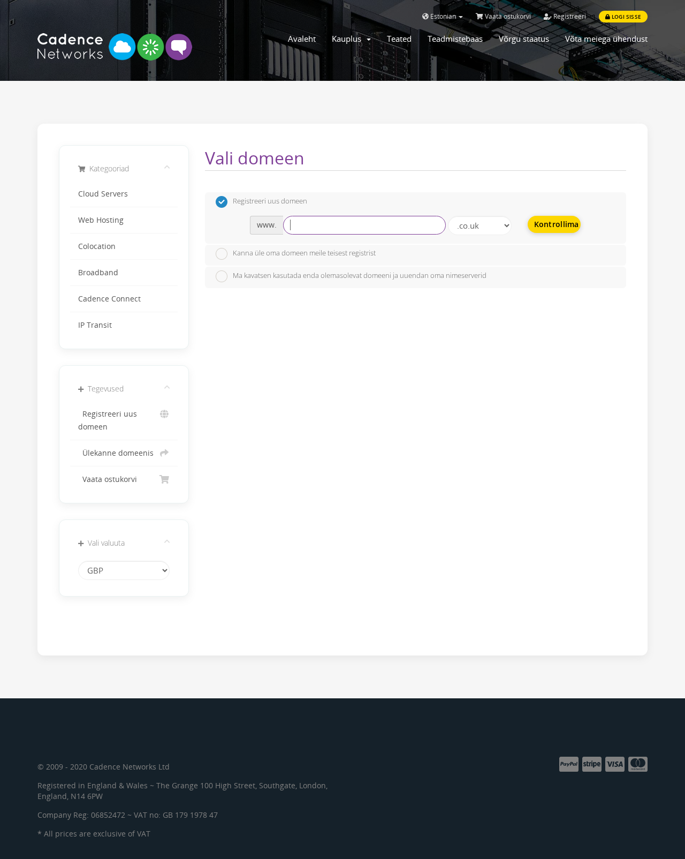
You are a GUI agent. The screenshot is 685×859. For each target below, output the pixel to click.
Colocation (97, 246)
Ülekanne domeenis (116, 453)
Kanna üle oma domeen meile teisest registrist (304, 253)
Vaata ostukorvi (507, 16)
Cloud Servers (103, 194)
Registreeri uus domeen (107, 420)
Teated (399, 38)
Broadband (98, 272)
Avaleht (302, 38)
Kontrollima (556, 224)
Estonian (443, 16)
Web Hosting (101, 220)
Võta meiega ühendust (606, 38)
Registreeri (569, 16)
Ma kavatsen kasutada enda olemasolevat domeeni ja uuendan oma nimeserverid (359, 275)
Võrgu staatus (524, 38)
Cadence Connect (109, 299)
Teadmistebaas (455, 38)
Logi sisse (625, 16)
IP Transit (95, 325)
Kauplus (349, 38)
